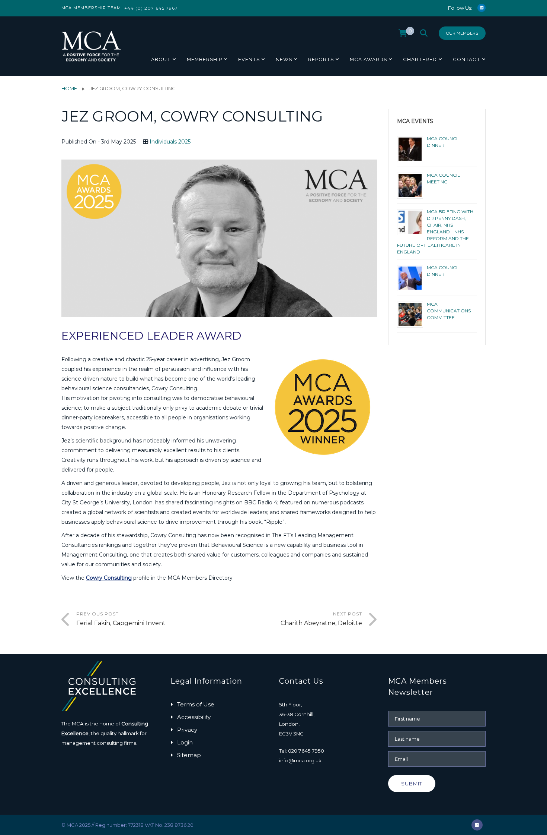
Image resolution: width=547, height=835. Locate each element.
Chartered (420, 59)
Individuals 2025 (170, 141)
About (161, 59)
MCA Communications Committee (449, 310)
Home (69, 88)
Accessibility (194, 717)
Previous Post (121, 619)
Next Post (321, 619)
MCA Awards (368, 59)
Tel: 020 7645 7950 (301, 751)
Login (185, 742)
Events (249, 59)
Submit (411, 784)
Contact (466, 59)
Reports (321, 59)
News (284, 59)
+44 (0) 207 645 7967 (151, 8)
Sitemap (189, 755)
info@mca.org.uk (300, 760)
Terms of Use (195, 704)
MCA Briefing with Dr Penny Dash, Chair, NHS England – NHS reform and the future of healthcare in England (435, 232)
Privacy (187, 729)
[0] (403, 35)
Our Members (462, 33)
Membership (204, 59)
